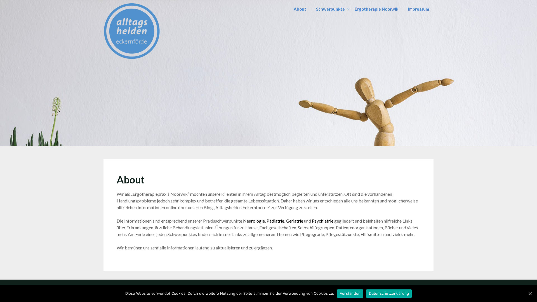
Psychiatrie (322, 220)
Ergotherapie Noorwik (376, 8)
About (300, 8)
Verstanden (350, 293)
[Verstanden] (530, 293)
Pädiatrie (275, 220)
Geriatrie (294, 220)
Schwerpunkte (330, 8)
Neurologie (254, 220)
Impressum (418, 8)
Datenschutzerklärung (389, 293)
